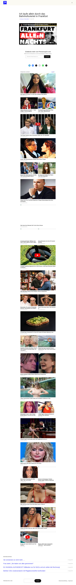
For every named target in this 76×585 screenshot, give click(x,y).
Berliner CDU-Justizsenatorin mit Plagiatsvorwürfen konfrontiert (24, 571)
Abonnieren (47, 56)
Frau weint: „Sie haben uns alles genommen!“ (18, 563)
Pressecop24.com (7, 580)
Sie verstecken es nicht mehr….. (14, 560)
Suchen (37, 580)
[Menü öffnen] (72, 2)
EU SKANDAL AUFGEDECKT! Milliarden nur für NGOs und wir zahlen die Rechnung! (31, 567)
